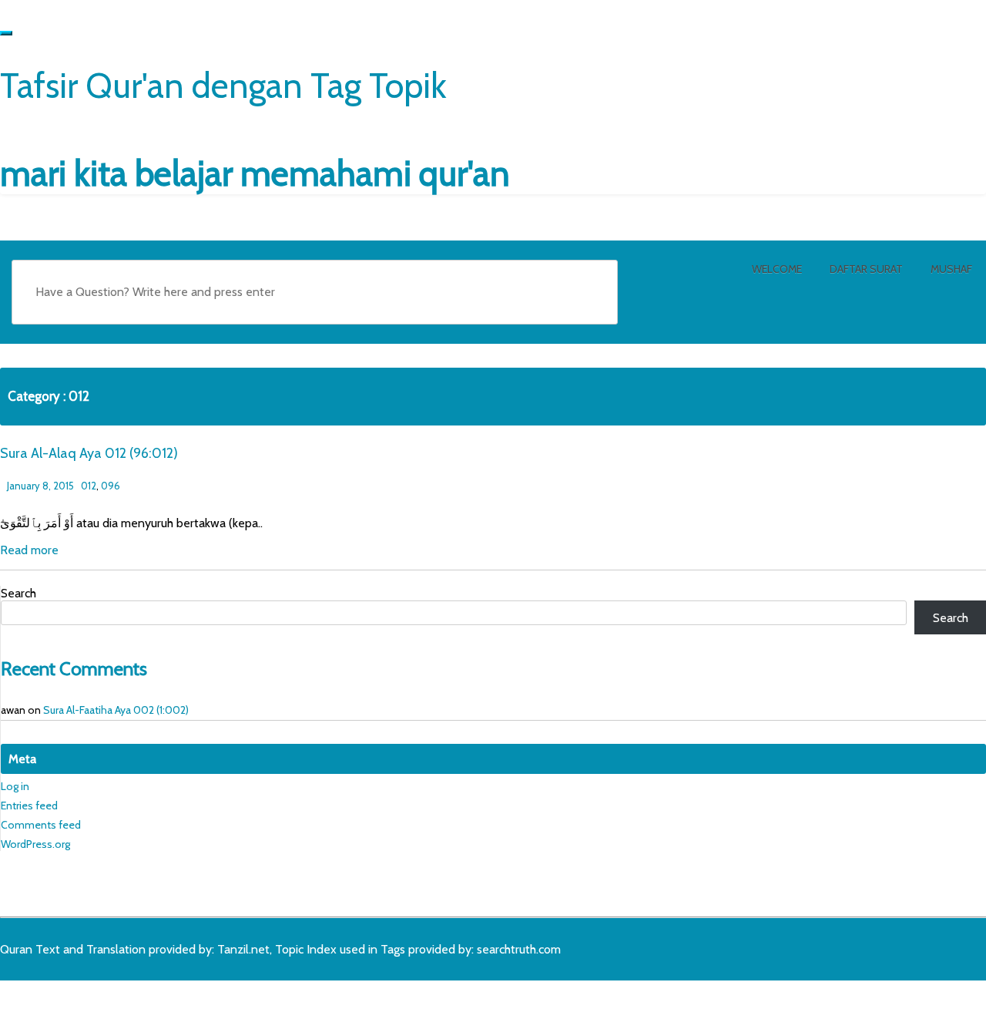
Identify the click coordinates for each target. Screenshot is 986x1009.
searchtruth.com (519, 949)
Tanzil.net (243, 949)
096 (110, 485)
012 (88, 485)
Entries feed (29, 805)
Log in (15, 786)
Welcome (777, 269)
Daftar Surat (866, 269)
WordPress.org (35, 844)
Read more (29, 550)
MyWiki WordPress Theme (121, 991)
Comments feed (41, 825)
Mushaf (951, 269)
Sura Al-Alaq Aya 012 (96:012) (89, 453)
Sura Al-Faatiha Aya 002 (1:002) (116, 710)
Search (18, 593)
